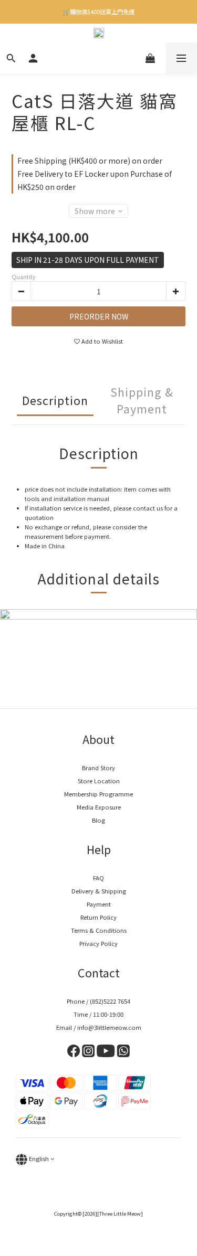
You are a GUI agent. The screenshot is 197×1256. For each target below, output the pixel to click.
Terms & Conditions (99, 930)
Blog (98, 820)
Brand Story (98, 767)
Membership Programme (98, 794)
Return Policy (98, 917)
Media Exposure (99, 807)
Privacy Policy (98, 943)
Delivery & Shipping (98, 891)
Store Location (99, 780)
